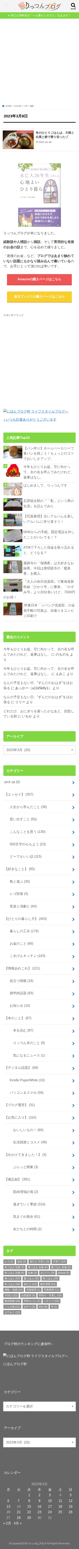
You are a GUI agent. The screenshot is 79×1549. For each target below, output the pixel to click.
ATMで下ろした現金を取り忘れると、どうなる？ (48, 550)
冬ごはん (12, 1284)
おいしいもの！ (24, 1130)
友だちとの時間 (24, 1229)
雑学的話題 (19, 993)
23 (39, 1512)
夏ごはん (31, 1278)
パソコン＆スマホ (24, 1092)
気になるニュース (25, 1055)
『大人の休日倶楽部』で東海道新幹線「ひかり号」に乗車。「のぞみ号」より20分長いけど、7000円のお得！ (39, 589)
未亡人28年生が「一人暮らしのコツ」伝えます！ (41, 15)
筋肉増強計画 (22, 1192)
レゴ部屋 (17, 894)
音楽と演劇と (21, 906)
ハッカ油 (12, 1306)
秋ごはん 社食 (14, 1272)
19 (70, 1506)
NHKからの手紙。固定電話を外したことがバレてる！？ (49, 534)
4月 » (18, 1523)
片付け (11, 1295)
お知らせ (18, 1005)
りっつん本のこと (25, 1043)
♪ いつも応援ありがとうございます (29, 419)
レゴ (9, 1261)
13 (8, 1506)
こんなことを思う (25, 831)
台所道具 (28, 1295)
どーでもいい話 (24, 856)
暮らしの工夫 (22, 931)
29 (29, 1518)
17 (50, 1506)
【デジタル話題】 (21, 1067)
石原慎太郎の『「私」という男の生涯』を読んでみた (48, 503)
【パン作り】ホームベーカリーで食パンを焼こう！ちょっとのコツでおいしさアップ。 (48, 453)
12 (70, 1501)
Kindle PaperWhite (25, 1080)
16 (39, 1506)
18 (60, 1506)
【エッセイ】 (18, 794)
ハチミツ (51, 1300)
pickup (63, 1272)
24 (50, 1512)
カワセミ (12, 1312)
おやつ (29, 1306)
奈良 (21, 1261)
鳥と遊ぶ (18, 881)
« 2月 (7, 1523)
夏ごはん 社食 (61, 1267)
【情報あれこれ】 (22, 968)
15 (29, 1506)
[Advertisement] (39, 62)
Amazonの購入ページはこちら (39, 279)
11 (60, 1501)
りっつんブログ (37, 1543)
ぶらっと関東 (22, 1167)
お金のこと (19, 943)
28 (19, 1518)
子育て (59, 1261)
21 (19, 1512)
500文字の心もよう (26, 844)
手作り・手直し (50, 1295)
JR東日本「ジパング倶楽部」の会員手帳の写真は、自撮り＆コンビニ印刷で (49, 610)
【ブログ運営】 (19, 1105)
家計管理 (48, 1284)
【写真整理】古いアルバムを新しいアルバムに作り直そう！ (48, 518)
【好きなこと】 (19, 869)
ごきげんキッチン (25, 956)
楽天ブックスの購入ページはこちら (39, 296)
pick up (12, 782)
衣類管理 (33, 1289)
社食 (32, 1272)
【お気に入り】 (20, 1117)
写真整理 (51, 1289)
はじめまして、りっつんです (45, 485)
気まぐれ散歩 (23, 1216)
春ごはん (12, 1278)
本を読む (19, 1030)
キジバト (47, 1272)
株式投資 (12, 1300)
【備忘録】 (17, 1179)
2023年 (17, 106)
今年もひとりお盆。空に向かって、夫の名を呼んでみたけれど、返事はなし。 (48, 472)
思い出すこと (21, 819)
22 (29, 1512)
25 (60, 1512)
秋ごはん (50, 1278)
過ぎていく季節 (25, 1204)
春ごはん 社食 (38, 1267)
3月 (26, 106)
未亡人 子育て (39, 1261)
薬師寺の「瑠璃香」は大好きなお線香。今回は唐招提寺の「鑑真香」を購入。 (48, 568)
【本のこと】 (17, 1018)
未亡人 (30, 1284)
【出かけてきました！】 (25, 1155)
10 (50, 1501)
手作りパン (32, 1300)
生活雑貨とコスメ (26, 1142)
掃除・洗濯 (14, 1289)
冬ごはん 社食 (14, 1267)
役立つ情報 (19, 981)
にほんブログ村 (15, 1364)
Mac (43, 1306)
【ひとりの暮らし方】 (25, 919)
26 (70, 1512)
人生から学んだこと (26, 807)
